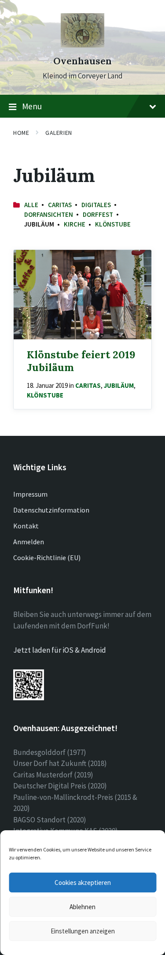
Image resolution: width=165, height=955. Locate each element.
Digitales (96, 205)
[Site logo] (83, 45)
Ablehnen (82, 907)
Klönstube (113, 224)
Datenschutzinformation (51, 509)
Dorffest (98, 214)
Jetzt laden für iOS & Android (59, 650)
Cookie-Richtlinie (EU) (47, 557)
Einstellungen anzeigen (83, 931)
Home (21, 133)
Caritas (60, 205)
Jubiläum (119, 385)
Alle (31, 205)
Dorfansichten (48, 214)
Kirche (74, 224)
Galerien (58, 133)
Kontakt (26, 525)
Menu (32, 106)
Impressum (30, 494)
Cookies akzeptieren (83, 882)
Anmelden (28, 541)
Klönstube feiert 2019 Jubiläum (81, 361)
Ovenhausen (82, 61)
